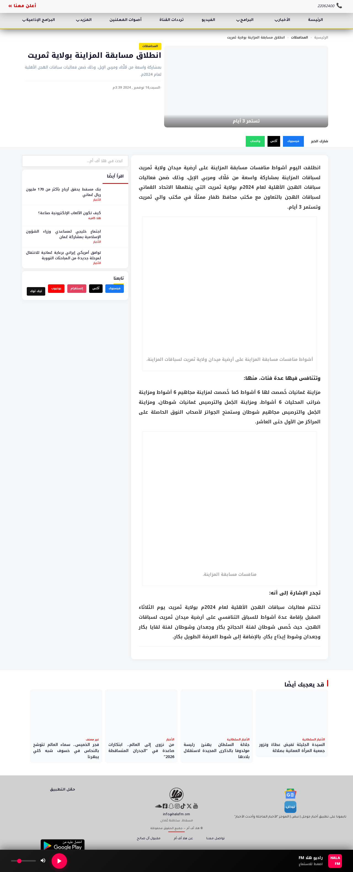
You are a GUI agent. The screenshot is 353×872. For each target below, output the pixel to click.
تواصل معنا (215, 839)
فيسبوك (293, 141)
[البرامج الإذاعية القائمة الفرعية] (24, 20)
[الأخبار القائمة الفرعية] (276, 20)
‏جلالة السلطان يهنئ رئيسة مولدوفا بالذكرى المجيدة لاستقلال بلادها (217, 750)
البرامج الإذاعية (40, 20)
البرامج (246, 20)
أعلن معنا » (22, 6)
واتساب (255, 141)
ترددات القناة (171, 20)
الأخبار (284, 20)
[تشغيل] (59, 861)
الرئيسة (315, 20)
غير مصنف (92, 739)
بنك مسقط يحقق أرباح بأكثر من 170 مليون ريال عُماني (63, 192)
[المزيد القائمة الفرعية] (78, 20)
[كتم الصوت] (43, 861)
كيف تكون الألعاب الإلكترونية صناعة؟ (69, 212)
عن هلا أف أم (183, 839)
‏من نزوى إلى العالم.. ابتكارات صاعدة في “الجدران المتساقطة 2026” (141, 750)
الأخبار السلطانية (313, 739)
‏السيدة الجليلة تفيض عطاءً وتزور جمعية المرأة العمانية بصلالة (292, 747)
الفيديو (208, 20)
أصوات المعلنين (125, 20)
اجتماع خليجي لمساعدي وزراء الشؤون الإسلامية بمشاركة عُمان (63, 234)
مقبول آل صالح (149, 839)
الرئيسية (321, 37)
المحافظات (299, 37)
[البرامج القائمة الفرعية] (238, 20)
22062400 (325, 6)
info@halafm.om (176, 815)
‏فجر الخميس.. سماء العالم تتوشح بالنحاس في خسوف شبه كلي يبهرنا (66, 750)
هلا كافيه (94, 218)
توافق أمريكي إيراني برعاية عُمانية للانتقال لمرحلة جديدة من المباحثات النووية (63, 255)
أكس (273, 141)
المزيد (86, 20)
